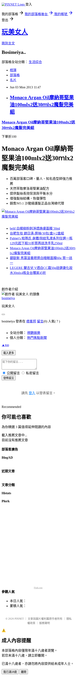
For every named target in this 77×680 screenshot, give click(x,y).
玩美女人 (15, 32)
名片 (13, 80)
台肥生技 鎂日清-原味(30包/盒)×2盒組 (37, 233)
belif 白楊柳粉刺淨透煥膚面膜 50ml (35, 228)
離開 (23, 671)
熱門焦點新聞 (37, 337)
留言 (40, 321)
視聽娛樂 (33, 333)
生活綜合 (35, 62)
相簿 (13, 70)
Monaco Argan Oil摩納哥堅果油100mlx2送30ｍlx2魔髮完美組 (42, 104)
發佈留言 (8, 378)
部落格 (15, 75)
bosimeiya (8, 298)
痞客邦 (31, 321)
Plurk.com (38, 587)
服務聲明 (44, 623)
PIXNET (19, 618)
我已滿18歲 (10, 671)
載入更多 (8, 352)
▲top (5, 345)
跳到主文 (8, 43)
